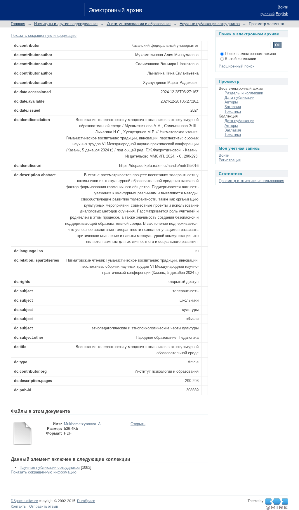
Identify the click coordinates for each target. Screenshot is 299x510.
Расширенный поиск (236, 66)
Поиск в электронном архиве (250, 53)
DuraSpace (86, 501)
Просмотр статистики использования (251, 181)
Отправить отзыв (43, 506)
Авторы (231, 102)
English (282, 14)
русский (267, 14)
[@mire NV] (276, 504)
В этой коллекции (240, 58)
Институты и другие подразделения (66, 24)
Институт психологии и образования (139, 24)
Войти (283, 7)
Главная (18, 24)
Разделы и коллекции (244, 93)
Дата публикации (239, 97)
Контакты (19, 506)
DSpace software (24, 501)
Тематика (233, 111)
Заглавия (233, 107)
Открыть (138, 424)
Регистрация (230, 160)
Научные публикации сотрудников (210, 24)
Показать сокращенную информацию (44, 35)
